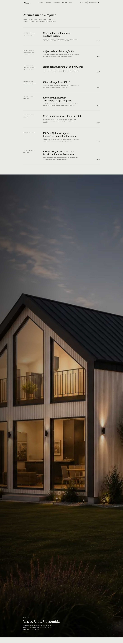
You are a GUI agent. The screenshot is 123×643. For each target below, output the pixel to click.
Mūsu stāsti (64, 2)
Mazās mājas (48, 2)
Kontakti (70, 2)
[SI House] (26, 2)
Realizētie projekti (56, 2)
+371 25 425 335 (83, 2)
